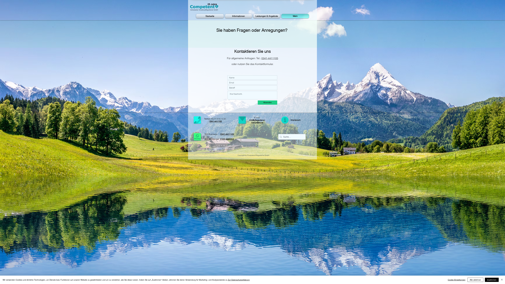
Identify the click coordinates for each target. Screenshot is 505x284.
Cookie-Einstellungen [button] (456, 279)
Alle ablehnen (475, 279)
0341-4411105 (269, 58)
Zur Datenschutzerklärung (239, 279)
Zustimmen (491, 279)
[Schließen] (501, 280)
